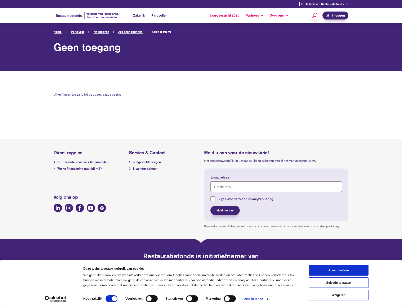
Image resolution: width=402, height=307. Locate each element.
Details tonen (253, 299)
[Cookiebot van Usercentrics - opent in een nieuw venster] (55, 299)
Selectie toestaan (338, 282)
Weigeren (338, 295)
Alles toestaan (338, 270)
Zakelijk (139, 15)
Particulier (159, 15)
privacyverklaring (260, 199)
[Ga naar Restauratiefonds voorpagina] (86, 15)
